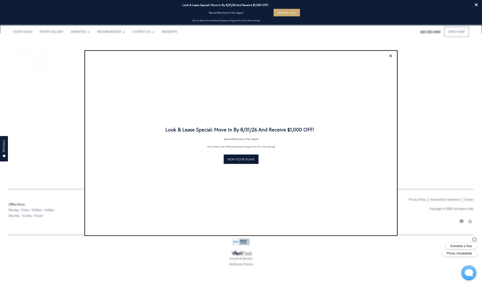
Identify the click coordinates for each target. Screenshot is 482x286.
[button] (241, 159)
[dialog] (241, 143)
